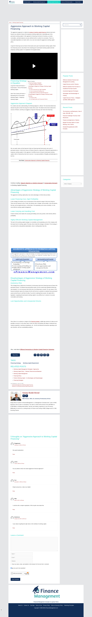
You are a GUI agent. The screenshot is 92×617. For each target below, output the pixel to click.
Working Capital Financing (53, 1)
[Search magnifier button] (80, 25)
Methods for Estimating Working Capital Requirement (22, 386)
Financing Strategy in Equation (35, 83)
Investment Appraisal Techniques (70, 91)
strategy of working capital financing (37, 32)
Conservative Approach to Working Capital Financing (37, 160)
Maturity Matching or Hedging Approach (32, 183)
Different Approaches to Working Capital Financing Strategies (37, 349)
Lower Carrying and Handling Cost (37, 91)
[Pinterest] (41, 355)
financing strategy (35, 321)
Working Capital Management (39, 1)
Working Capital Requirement (31, 363)
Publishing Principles (69, 605)
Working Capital (27, 1)
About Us (20, 605)
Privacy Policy (46, 605)
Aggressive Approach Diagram (36, 84)
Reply (14, 454)
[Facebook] (35, 355)
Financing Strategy (16, 363)
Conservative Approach (50, 183)
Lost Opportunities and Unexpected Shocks (39, 99)
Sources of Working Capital (66, 1)
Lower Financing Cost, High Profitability (38, 89)
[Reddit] (44, 355)
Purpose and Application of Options (71, 120)
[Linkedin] (38, 355)
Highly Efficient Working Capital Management (39, 92)
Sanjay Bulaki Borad (30, 393)
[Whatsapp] (47, 355)
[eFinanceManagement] (12, 2)
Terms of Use (39, 605)
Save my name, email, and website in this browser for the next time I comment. (30, 564)
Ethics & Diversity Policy (57, 605)
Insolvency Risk (33, 97)
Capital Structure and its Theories (71, 84)
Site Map (32, 605)
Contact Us (26, 605)
